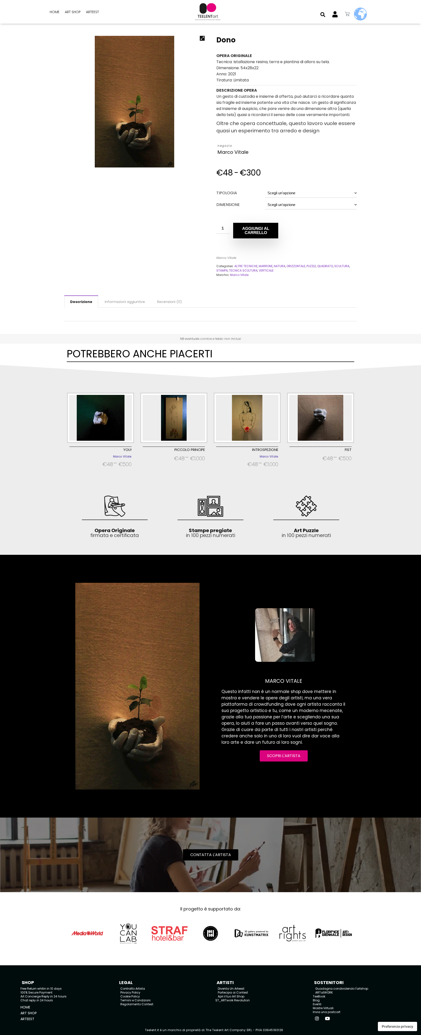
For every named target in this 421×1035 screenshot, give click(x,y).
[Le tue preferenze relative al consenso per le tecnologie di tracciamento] (397, 1026)
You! (127, 449)
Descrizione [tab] (81, 301)
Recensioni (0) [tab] (169, 301)
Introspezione (265, 449)
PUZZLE (311, 266)
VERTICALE (266, 270)
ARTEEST (92, 12)
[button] (322, 14)
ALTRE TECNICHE (246, 266)
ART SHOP (73, 12)
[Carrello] (347, 14)
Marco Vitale (233, 152)
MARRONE (266, 266)
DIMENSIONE (228, 204)
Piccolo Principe (189, 449)
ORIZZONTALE (296, 266)
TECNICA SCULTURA (243, 270)
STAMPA (222, 270)
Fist (348, 449)
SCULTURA (341, 266)
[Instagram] (317, 1018)
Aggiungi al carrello (255, 230)
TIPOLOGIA (226, 193)
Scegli (100, 470)
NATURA (279, 266)
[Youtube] (327, 1018)
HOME (54, 12)
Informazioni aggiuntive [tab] (125, 301)
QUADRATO (325, 266)
